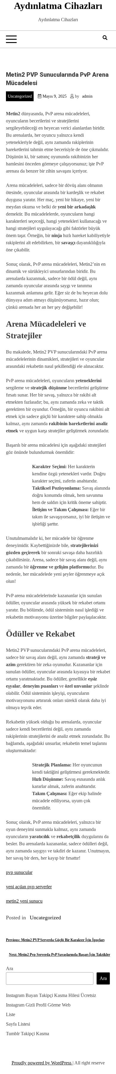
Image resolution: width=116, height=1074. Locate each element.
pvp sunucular (19, 872)
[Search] (105, 37)
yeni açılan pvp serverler (29, 886)
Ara (9, 968)
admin (87, 96)
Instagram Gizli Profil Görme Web (38, 1004)
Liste (10, 1014)
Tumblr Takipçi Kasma (27, 1033)
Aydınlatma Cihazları (58, 5)
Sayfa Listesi (18, 1024)
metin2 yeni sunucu (24, 901)
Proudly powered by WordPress (42, 1062)
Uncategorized (20, 96)
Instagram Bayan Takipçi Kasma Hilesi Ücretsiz (51, 995)
